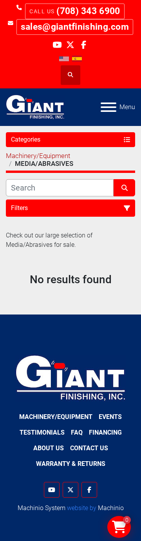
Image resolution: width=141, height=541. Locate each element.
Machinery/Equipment (55, 417)
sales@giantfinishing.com (75, 27)
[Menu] (108, 107)
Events (110, 417)
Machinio (111, 508)
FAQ (77, 432)
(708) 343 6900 (88, 11)
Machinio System (41, 508)
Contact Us (89, 448)
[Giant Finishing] (70, 377)
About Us (48, 448)
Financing (105, 432)
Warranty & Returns (70, 463)
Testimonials (42, 432)
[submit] (124, 187)
